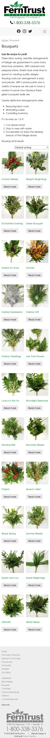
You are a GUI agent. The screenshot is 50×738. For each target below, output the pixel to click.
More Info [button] (6, 705)
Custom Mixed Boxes (10, 692)
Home (5, 40)
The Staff (5, 669)
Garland (5, 695)
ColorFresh (6, 688)
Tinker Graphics (29, 736)
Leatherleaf (6, 678)
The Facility (6, 665)
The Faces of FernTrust (11, 655)
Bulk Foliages (7, 681)
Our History (6, 672)
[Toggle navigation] (44, 31)
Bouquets (5, 685)
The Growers (7, 662)
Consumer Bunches (10, 699)
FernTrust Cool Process (11, 658)
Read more (10, 186)
